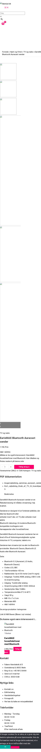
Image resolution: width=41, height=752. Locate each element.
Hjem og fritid (16, 52)
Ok (5, 747)
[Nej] (15, 747)
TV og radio (28, 52)
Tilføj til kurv (24, 467)
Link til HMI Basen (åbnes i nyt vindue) (15, 614)
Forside (5, 52)
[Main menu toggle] (6, 7)
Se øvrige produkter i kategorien (13, 609)
